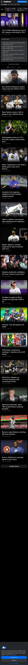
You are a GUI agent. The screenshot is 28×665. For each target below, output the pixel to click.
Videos (19, 67)
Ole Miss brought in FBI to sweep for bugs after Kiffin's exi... (13, 299)
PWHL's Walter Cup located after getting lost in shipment (13, 220)
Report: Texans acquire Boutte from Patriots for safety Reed (13, 51)
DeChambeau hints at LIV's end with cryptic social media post (13, 139)
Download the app (22, 1)
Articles (13, 67)
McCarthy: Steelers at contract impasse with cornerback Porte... (10, 379)
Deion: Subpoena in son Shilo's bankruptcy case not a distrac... (14, 167)
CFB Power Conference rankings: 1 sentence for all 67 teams (13, 352)
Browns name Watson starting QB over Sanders (14, 433)
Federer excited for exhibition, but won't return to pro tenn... (13, 273)
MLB (18, 4)
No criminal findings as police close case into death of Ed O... (14, 88)
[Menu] (1, 1)
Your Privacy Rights (14, 663)
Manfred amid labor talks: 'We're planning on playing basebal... (12, 407)
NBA (12, 4)
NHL (15, 4)
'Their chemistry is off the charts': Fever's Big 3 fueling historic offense (13, 58)
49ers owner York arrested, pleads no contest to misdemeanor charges (13, 55)
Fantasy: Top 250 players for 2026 (13, 326)
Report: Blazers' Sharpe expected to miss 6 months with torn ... (12, 247)
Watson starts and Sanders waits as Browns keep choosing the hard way (14, 43)
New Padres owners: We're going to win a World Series (12, 113)
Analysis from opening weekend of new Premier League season (11, 194)
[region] (14, 653)
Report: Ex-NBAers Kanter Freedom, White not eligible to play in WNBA (13, 47)
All (8, 67)
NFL (9, 4)
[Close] (25, 643)
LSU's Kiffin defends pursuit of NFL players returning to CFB (14, 31)
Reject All (14, 660)
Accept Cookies (14, 657)
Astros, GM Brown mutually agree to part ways (12, 458)
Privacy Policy (13, 654)
